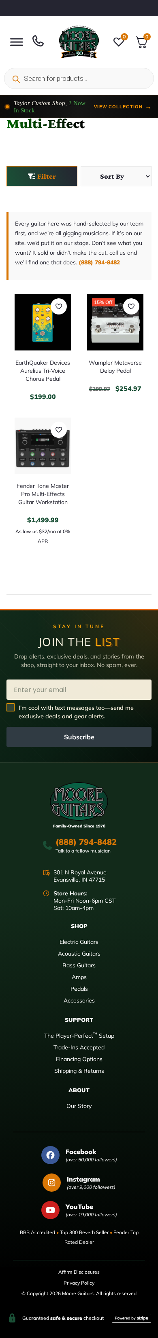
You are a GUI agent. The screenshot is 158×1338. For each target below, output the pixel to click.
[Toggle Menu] (16, 42)
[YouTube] (50, 1210)
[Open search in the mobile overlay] (79, 78)
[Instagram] (52, 1182)
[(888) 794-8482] (47, 845)
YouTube (79, 1207)
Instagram (83, 1179)
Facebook (81, 1152)
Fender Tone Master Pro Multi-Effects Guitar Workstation (43, 494)
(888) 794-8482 (99, 262)
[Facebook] (50, 1155)
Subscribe (79, 737)
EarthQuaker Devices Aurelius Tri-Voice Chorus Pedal (42, 370)
